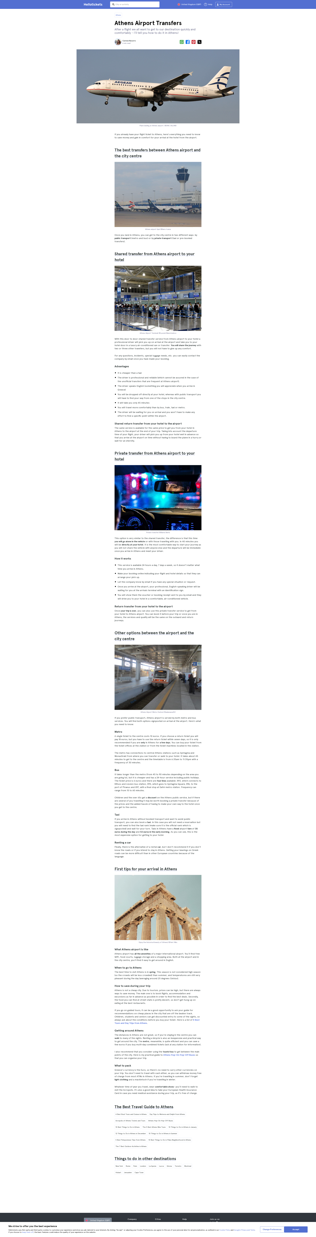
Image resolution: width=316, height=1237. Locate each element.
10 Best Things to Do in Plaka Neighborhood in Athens (169, 1140)
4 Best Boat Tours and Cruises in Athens (131, 1114)
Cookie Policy (224, 1230)
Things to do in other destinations (145, 1158)
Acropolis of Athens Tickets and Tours (130, 1121)
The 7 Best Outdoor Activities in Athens (131, 1146)
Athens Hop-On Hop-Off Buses (179, 1055)
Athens (118, 15)
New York (119, 1166)
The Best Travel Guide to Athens (144, 1107)
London (143, 1166)
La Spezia (152, 1166)
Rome (128, 1166)
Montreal (187, 1166)
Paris (135, 1166)
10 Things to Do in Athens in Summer (163, 1133)
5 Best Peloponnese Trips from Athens (131, 1140)
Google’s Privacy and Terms (244, 1230)
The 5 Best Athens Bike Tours (154, 1127)
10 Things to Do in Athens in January (183, 1127)
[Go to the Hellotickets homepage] (93, 4)
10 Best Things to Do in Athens (128, 1127)
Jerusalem (128, 1172)
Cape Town (139, 1172)
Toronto (178, 1166)
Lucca (161, 1166)
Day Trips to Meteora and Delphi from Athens (167, 1114)
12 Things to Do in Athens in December (131, 1133)
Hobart (118, 1172)
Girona (169, 1166)
